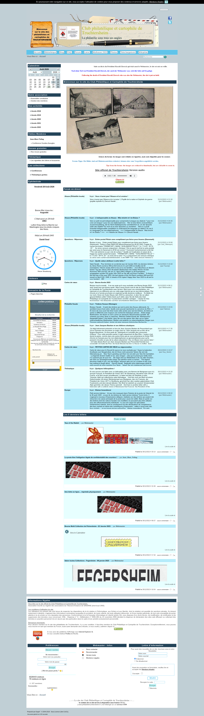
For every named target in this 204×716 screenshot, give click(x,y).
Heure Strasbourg (44, 271)
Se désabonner (142, 661)
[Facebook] (170, 19)
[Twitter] (170, 24)
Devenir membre (52, 650)
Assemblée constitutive (39, 98)
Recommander (91, 652)
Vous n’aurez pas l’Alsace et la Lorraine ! (111, 196)
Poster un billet (119, 419)
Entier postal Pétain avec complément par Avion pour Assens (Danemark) (124, 239)
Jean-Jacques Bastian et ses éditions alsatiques (114, 325)
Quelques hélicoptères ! (105, 368)
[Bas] (201, 295)
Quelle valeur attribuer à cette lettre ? (110, 261)
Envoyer (52, 668)
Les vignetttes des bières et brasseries (45, 160)
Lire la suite (169, 446)
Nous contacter (92, 649)
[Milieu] (201, 291)
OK (166, 2)
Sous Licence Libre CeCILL (60, 712)
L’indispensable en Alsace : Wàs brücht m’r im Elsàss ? (117, 218)
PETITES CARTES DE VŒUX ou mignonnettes (113, 347)
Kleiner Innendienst (103, 390)
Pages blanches (37, 294)
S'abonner (140, 659)
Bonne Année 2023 (102, 282)
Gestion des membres (39, 101)
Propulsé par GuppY (34, 712)
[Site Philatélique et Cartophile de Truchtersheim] (94, 48)
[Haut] (201, 288)
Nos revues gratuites (38, 152)
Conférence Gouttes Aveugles (43, 143)
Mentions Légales (92, 658)
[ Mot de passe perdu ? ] (52, 671)
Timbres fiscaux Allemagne (106, 304)
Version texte (91, 655)
